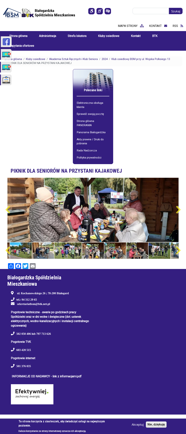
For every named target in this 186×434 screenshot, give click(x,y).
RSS (176, 26)
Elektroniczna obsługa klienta (90, 105)
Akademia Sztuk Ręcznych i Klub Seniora (73, 59)
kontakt (155, 26)
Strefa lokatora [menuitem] (77, 36)
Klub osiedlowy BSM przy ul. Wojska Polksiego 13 (141, 59)
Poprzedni (8, 209)
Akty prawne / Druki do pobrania (90, 141)
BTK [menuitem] (154, 36)
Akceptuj (138, 425)
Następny (178, 209)
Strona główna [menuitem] (18, 36)
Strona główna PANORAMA (85, 123)
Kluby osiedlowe (35, 59)
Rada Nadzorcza (87, 150)
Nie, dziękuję (156, 424)
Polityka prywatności (89, 157)
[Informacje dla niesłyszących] (99, 11)
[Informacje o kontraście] (108, 11)
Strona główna (13, 59)
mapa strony (128, 26)
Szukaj (175, 11)
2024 (105, 59)
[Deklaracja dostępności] (91, 11)
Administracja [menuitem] (47, 36)
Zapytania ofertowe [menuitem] (21, 45)
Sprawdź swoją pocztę (90, 114)
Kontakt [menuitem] (136, 36)
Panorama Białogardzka (91, 132)
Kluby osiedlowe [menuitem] (108, 36)
